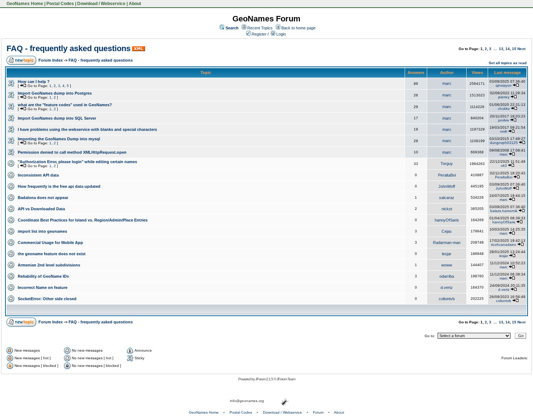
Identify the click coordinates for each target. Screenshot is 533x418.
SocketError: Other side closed (47, 299)
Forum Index (50, 60)
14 (507, 49)
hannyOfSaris (447, 220)
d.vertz (447, 287)
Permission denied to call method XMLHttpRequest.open (72, 152)
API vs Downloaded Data (41, 209)
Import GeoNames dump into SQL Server (57, 118)
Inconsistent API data (38, 175)
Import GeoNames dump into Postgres (55, 93)
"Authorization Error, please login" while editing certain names (77, 162)
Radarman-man (446, 242)
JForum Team (286, 379)
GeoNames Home (24, 3)
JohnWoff (446, 186)
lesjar (446, 254)
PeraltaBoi (447, 175)
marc (446, 83)
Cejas (447, 231)
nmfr (503, 131)
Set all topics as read (507, 63)
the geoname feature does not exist (52, 254)
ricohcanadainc (503, 245)
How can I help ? (34, 81)
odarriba (446, 276)
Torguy (447, 163)
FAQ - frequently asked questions (69, 48)
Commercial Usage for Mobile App (50, 242)
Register (258, 34)
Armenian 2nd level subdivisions (49, 265)
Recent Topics (260, 28)
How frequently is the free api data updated (59, 186)
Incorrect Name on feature (42, 287)
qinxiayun (504, 85)
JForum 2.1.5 (264, 379)
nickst (447, 209)
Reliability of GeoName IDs (43, 276)
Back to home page (298, 28)
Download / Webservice (101, 3)
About (135, 3)
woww (446, 265)
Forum (318, 412)
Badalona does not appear (43, 197)
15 (514, 49)
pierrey (503, 97)
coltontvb (447, 299)
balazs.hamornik (503, 211)
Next (521, 49)
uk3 (504, 165)
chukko (504, 109)
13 (501, 49)
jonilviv (503, 120)
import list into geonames (42, 231)
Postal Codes (60, 3)
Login (280, 34)
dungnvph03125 (504, 143)
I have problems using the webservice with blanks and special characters (87, 129)
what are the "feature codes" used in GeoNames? (65, 105)
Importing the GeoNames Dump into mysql (59, 139)
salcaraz (446, 197)
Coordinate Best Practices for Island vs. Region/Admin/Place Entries (83, 220)
